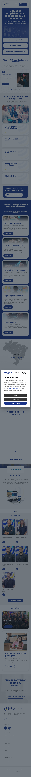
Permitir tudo (15, 403)
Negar (16, 395)
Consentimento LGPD (8, 373)
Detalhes (16, 372)
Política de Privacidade (14, 388)
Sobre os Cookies (24, 373)
